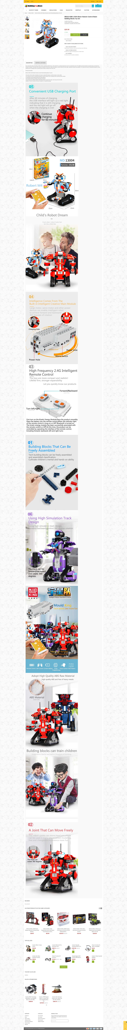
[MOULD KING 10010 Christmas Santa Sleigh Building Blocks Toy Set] (99, 17)
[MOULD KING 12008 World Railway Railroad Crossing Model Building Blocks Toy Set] (32, 919)
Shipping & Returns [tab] (40, 62)
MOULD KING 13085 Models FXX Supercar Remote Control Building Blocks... (63, 930)
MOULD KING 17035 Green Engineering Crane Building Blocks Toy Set (95, 930)
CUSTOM (86, 10)
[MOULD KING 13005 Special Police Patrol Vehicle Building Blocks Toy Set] (101, 17)
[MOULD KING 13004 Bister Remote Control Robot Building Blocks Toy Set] (61, 50)
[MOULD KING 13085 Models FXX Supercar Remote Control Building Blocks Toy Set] (63, 919)
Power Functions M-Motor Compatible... (96, 945)
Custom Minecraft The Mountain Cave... (57, 945)
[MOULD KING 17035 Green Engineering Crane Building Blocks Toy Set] (95, 919)
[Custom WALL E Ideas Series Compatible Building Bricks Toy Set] (28, 948)
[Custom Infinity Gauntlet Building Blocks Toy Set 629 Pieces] (87, 959)
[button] (99, 908)
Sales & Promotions (31, 979)
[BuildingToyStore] (33, 5)
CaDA (61, 10)
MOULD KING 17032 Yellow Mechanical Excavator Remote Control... (79, 930)
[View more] (93, 962)
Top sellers (28, 940)
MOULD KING (53, 10)
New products (40, 1020)
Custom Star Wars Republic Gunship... (36, 956)
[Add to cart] (33, 950)
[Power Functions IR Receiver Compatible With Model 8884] (48, 959)
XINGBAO (43, 10)
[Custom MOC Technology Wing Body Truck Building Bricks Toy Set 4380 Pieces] (31, 989)
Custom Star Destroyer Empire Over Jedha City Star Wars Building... (57, 998)
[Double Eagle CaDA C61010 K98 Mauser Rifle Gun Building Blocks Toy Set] (67, 959)
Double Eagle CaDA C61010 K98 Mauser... (76, 956)
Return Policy (27, 1018)
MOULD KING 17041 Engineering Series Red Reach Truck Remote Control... (47, 930)
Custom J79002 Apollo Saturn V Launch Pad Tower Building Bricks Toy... (44, 999)
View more (63, 966)
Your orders (40, 1017)
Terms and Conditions (29, 1021)
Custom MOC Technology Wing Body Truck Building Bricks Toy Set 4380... (30, 998)
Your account (40, 1015)
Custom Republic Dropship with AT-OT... (77, 945)
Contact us (27, 1015)
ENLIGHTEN (69, 10)
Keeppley (78, 10)
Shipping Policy (27, 1020)
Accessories (96, 10)
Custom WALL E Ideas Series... (37, 945)
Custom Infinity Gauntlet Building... (97, 956)
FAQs (26, 1017)
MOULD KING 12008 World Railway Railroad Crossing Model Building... (32, 930)
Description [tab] (29, 62)
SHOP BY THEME (33, 10)
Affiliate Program (41, 1021)
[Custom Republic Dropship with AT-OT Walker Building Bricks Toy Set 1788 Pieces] (67, 948)
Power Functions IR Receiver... (56, 956)
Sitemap (26, 1024)
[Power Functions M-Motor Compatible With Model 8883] (87, 948)
